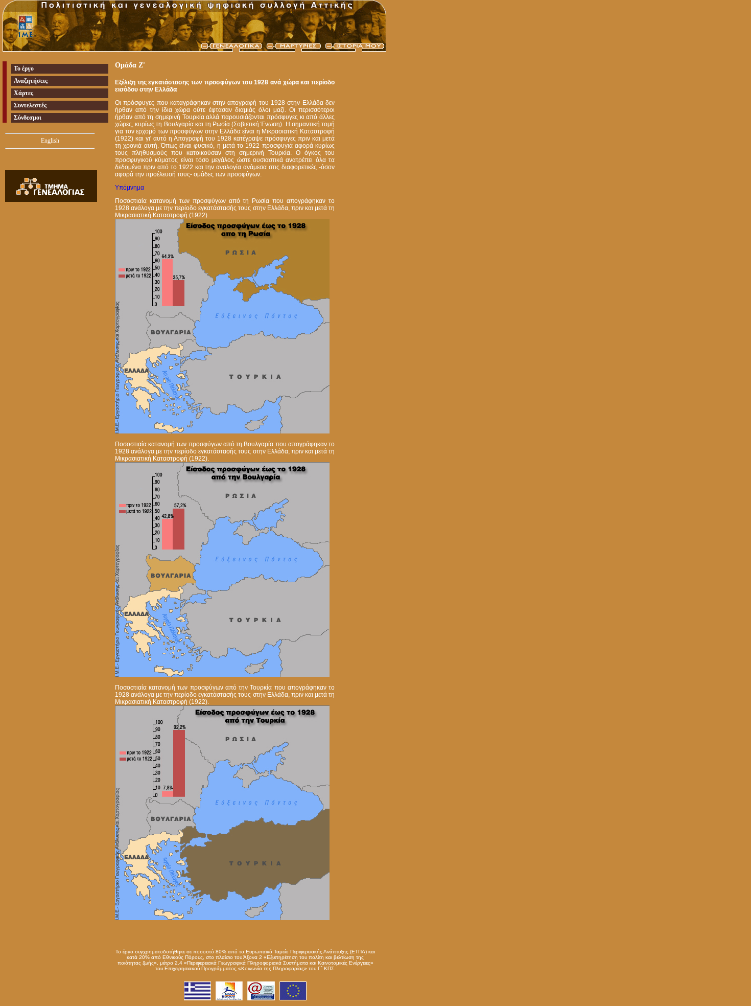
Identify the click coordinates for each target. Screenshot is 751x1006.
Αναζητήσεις (31, 80)
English (50, 140)
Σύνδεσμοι (27, 117)
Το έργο (24, 68)
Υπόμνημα (129, 187)
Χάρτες (23, 93)
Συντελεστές (30, 105)
